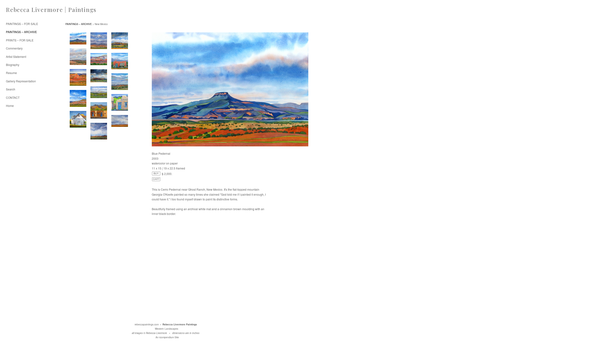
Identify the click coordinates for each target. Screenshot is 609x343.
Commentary (14, 48)
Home (10, 106)
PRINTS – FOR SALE (20, 40)
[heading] (18, 9)
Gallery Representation (21, 81)
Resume (11, 73)
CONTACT (13, 97)
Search (10, 89)
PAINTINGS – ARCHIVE (21, 32)
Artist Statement (16, 57)
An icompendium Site (167, 337)
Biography (12, 65)
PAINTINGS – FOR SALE (22, 24)
